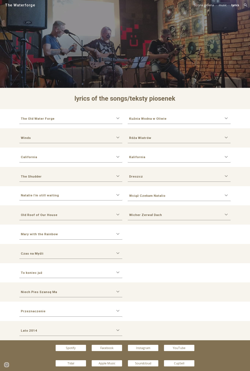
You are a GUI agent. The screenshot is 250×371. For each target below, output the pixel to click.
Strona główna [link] (204, 5)
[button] (245, 5)
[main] (125, 98)
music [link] (223, 5)
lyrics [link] (235, 5)
